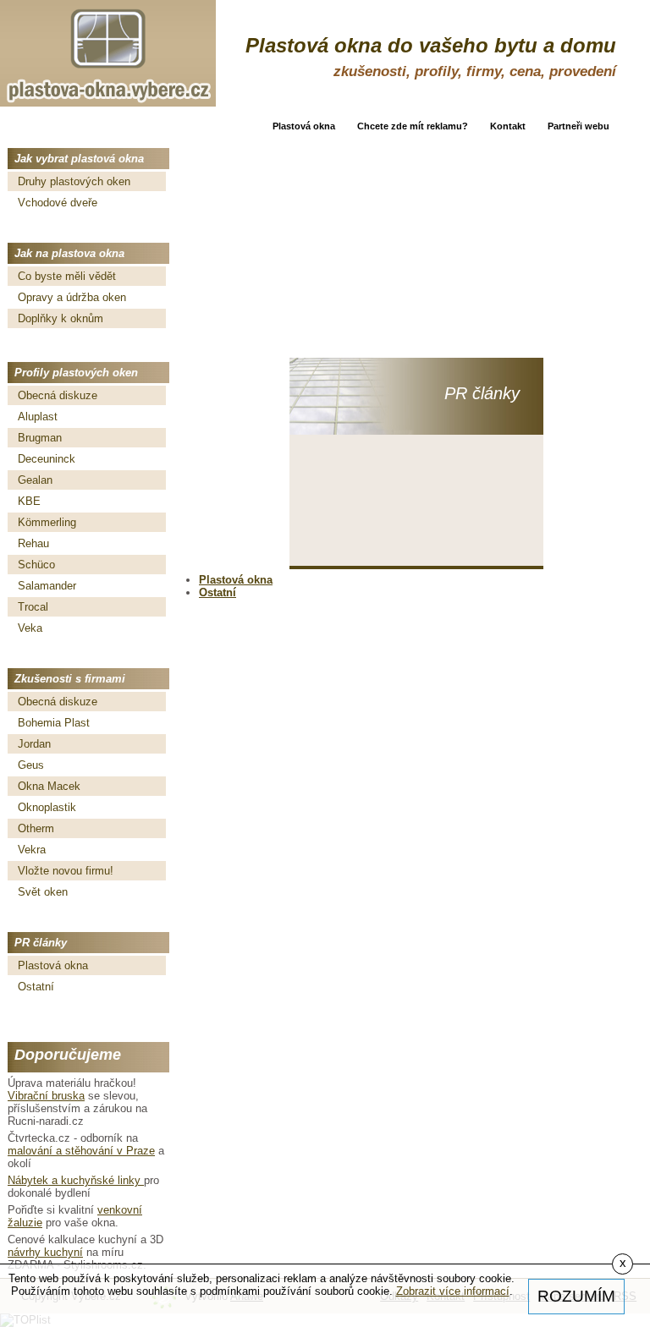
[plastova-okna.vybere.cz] (108, 53)
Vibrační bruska (46, 1095)
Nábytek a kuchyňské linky (76, 1180)
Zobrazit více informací (453, 1291)
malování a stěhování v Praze (81, 1150)
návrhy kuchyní (45, 1252)
